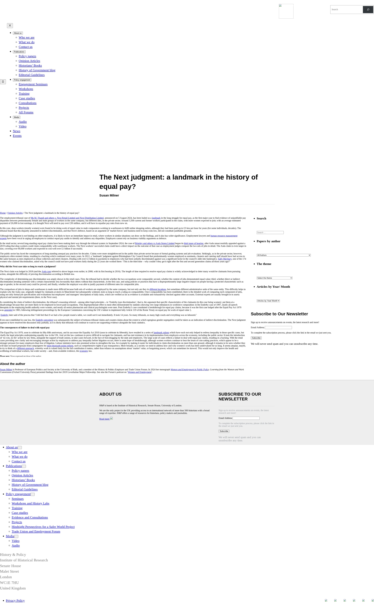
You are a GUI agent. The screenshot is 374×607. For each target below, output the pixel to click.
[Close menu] (10, 25)
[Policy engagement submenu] (33, 494)
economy (84, 351)
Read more (104, 419)
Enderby (4, 315)
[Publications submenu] (24, 466)
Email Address (258, 327)
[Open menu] (3, 81)
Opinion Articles (15, 213)
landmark (156, 218)
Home (3, 213)
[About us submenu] (20, 447)
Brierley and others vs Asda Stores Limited (155, 243)
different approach (25, 348)
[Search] (368, 9)
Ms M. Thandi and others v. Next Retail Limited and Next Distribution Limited (67, 218)
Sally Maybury (225, 259)
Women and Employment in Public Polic (189, 369)
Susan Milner (6, 369)
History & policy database (304, 6)
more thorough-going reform (60, 345)
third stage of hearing (193, 243)
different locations (157, 289)
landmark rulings (161, 332)
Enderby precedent (44, 320)
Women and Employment (139, 372)
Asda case (46, 271)
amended (8, 310)
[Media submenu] (16, 536)
